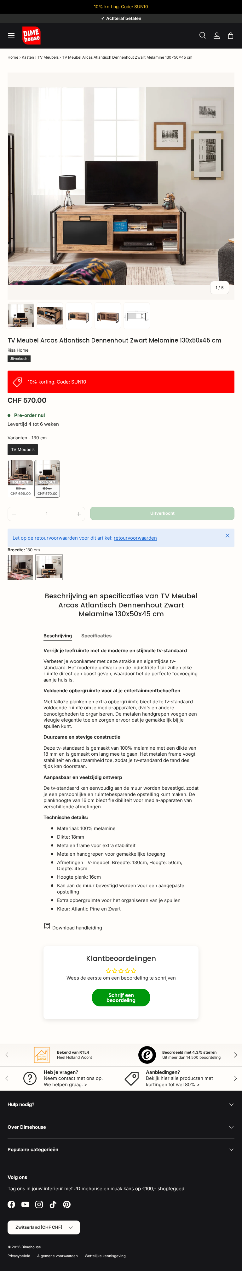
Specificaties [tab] (96, 636)
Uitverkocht (162, 513)
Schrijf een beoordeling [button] (121, 997)
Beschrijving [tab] (57, 636)
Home (13, 57)
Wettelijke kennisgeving (105, 1256)
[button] (231, 36)
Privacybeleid (19, 1256)
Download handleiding (77, 928)
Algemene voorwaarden (57, 1256)
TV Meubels (48, 57)
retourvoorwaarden (135, 538)
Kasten (28, 57)
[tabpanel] (121, 779)
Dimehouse (31, 1247)
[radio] (23, 449)
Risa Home (18, 350)
